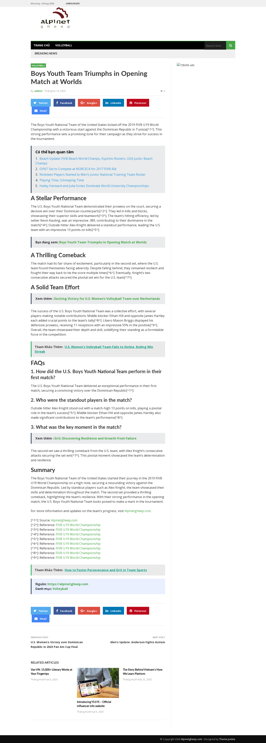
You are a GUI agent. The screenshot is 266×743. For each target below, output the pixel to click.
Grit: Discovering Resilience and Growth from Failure (95, 438)
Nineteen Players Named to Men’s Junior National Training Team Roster (93, 174)
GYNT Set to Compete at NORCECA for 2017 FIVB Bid (78, 169)
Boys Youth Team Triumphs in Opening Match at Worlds (103, 242)
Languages (73, 3)
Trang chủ (41, 45)
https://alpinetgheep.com (68, 584)
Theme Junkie (227, 739)
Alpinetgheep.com (137, 511)
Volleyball (63, 45)
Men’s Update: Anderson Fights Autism (137, 642)
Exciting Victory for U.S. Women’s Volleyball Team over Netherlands (107, 298)
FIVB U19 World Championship (78, 525)
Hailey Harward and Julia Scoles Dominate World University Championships (94, 186)
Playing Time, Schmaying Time (62, 180)
